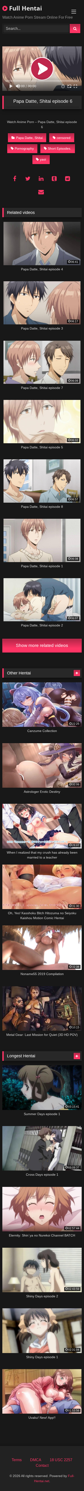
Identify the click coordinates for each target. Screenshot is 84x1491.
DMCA (35, 1460)
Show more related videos (42, 645)
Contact (42, 1465)
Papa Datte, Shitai (29, 138)
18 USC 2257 (61, 1460)
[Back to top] (69, 1477)
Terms (17, 1460)
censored (63, 138)
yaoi (43, 159)
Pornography (24, 148)
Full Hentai (24, 8)
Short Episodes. (59, 148)
